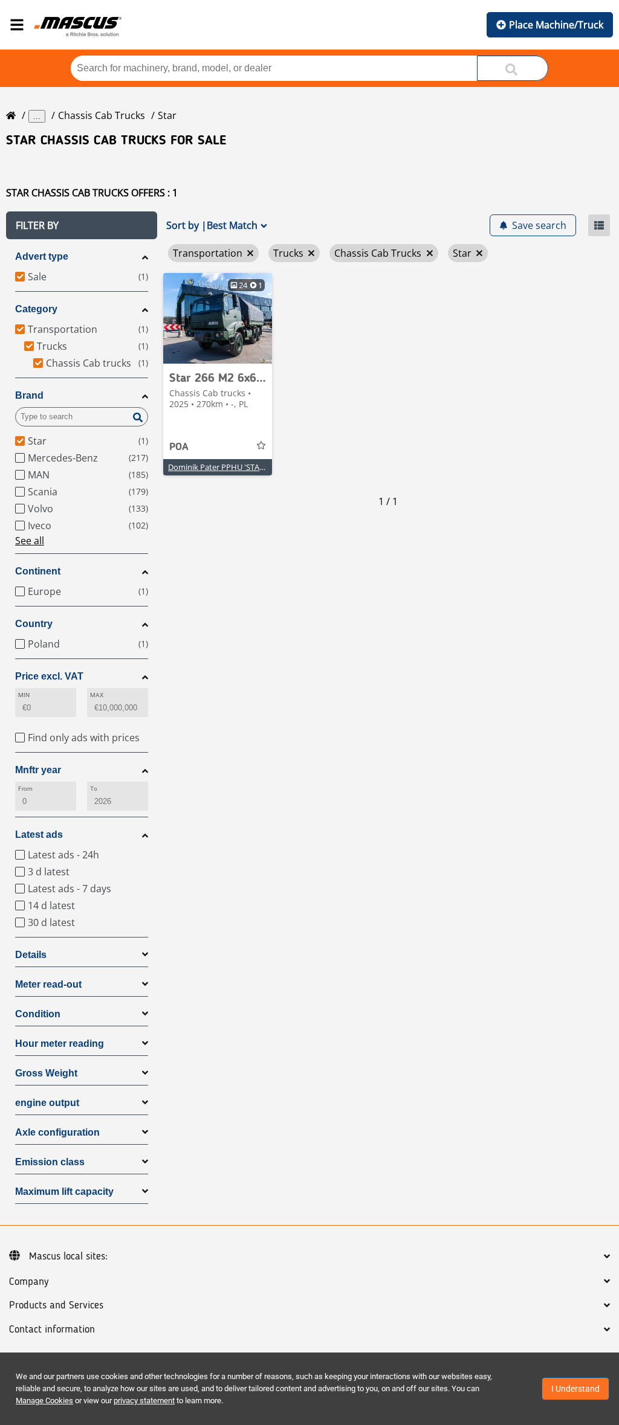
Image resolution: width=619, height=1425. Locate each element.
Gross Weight (46, 1073)
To (93, 788)
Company (28, 1281)
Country (34, 624)
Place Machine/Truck (556, 24)
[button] (81, 225)
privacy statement (144, 1400)
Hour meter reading (59, 1043)
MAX (96, 695)
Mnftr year (38, 770)
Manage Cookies (44, 1400)
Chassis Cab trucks (101, 115)
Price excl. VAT (49, 676)
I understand (575, 1389)
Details (31, 955)
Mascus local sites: (68, 1256)
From (25, 788)
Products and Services (56, 1305)
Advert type (41, 256)
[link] (217, 318)
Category (36, 309)
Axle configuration (57, 1132)
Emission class (50, 1162)
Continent (37, 571)
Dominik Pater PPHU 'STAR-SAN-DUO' (235, 467)
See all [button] (29, 540)
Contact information (52, 1329)
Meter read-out (48, 984)
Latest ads (39, 834)
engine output (47, 1103)
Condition (37, 1014)
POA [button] (179, 447)
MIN (24, 695)
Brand (29, 395)
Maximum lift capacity (64, 1191)
